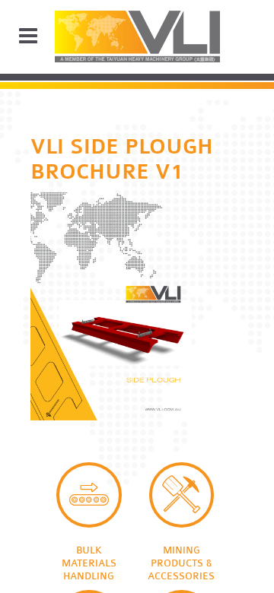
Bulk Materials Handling (89, 495)
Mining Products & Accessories (182, 495)
